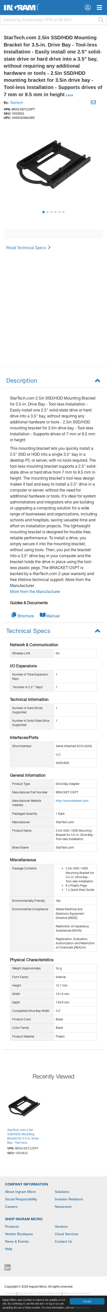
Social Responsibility (21, 1199)
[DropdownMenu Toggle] (99, 7)
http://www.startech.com (72, 801)
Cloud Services (66, 1234)
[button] (88, 7)
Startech (16, 102)
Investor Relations (69, 1199)
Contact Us (63, 1241)
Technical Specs (28, 630)
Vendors (61, 1226)
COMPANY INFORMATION (26, 1184)
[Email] (94, 103)
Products (12, 1226)
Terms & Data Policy (76, 1293)
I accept (87, 1301)
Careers (11, 1207)
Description (21, 380)
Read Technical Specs (26, 248)
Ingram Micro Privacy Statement (39, 1293)
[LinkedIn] (7, 1269)
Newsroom (63, 1207)
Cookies (10, 1293)
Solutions (62, 1192)
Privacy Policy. (82, 1307)
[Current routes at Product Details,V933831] (24, 1107)
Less (69, 95)
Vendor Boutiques (19, 1234)
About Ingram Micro (20, 1192)
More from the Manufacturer (35, 591)
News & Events (17, 1241)
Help (8, 1249)
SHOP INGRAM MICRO (24, 1219)
